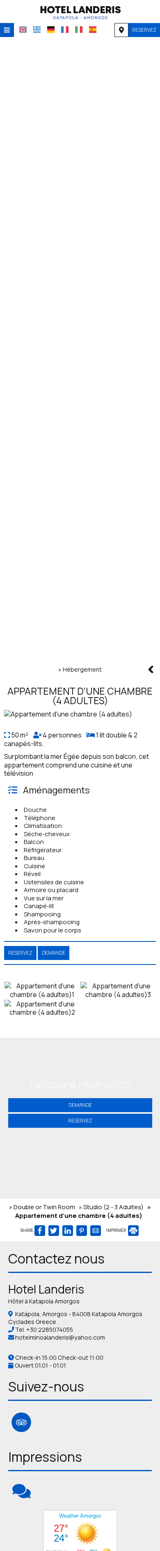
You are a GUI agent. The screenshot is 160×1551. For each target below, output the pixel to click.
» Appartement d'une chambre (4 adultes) (83, 1211)
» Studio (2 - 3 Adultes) (111, 1207)
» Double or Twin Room (42, 1207)
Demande (80, 1104)
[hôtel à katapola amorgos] (80, 11)
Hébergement (82, 669)
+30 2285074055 (49, 1329)
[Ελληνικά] (37, 29)
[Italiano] (79, 29)
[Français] (65, 29)
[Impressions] (21, 1495)
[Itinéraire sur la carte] (121, 30)
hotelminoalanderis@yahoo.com (60, 1337)
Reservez (144, 29)
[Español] (92, 29)
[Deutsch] (51, 29)
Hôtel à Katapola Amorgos (44, 1301)
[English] (23, 29)
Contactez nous (56, 1259)
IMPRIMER (116, 1230)
